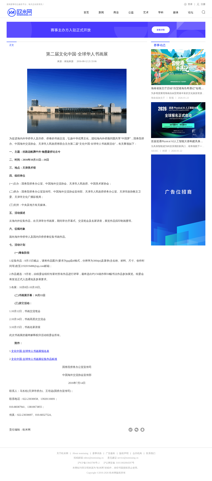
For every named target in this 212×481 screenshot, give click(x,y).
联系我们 (150, 453)
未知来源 (68, 61)
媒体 (175, 12)
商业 (116, 12)
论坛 (190, 12)
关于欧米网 (62, 453)
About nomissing (80, 453)
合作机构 (137, 453)
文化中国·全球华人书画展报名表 (30, 351)
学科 (160, 12)
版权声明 (124, 453)
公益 (131, 12)
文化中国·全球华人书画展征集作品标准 (34, 359)
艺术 (146, 12)
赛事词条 (97, 453)
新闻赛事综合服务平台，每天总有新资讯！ (25, 4)
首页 (86, 12)
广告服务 (110, 453)
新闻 (101, 12)
